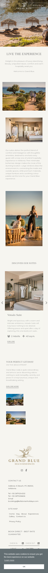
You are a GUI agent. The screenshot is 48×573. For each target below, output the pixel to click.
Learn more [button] (9, 560)
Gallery (12, 516)
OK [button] (24, 567)
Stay (18, 514)
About (24, 514)
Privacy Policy (15, 521)
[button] (3, 5)
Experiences (33, 514)
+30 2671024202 (18, 493)
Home (12, 514)
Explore (11, 344)
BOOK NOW (38, 5)
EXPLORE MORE (12, 386)
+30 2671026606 (18, 496)
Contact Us (21, 516)
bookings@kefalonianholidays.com (23, 501)
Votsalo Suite (14, 314)
